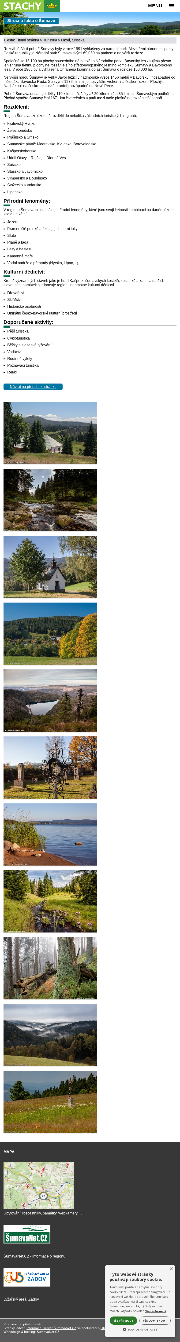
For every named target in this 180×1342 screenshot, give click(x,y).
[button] (140, 1329)
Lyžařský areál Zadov (21, 1299)
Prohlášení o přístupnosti (22, 1324)
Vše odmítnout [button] (155, 1320)
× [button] (171, 1269)
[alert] (140, 1301)
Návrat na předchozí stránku (33, 387)
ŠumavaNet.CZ (48, 1332)
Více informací (155, 1311)
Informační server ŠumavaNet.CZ (51, 1328)
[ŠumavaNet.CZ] (27, 1243)
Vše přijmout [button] (123, 1320)
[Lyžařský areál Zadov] (27, 1286)
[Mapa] (39, 1209)
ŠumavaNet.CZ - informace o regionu (34, 1256)
